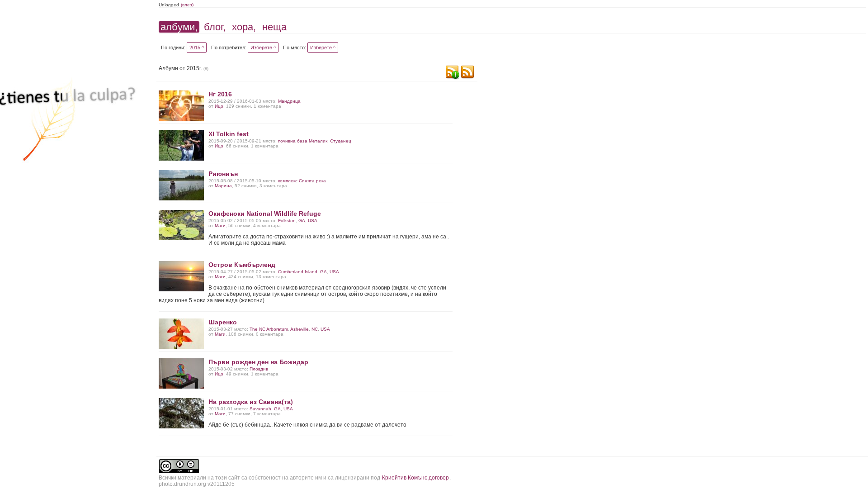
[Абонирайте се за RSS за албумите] (467, 73)
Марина (223, 185)
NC (314, 329)
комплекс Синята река (302, 180)
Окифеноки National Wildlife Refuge (264, 213)
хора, (244, 27)
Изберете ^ (263, 47)
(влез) (187, 4)
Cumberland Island (297, 271)
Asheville (299, 329)
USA (312, 220)
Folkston (287, 220)
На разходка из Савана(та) (250, 401)
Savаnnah (260, 408)
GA (301, 220)
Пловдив (259, 368)
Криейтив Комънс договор (415, 478)
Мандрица (289, 101)
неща (274, 27)
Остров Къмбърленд (241, 264)
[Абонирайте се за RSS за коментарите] (452, 73)
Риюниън (223, 173)
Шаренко (222, 322)
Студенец (340, 140)
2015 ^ (196, 47)
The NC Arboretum (269, 329)
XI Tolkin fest (228, 134)
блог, (215, 27)
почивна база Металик (302, 140)
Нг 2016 (220, 94)
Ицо (219, 106)
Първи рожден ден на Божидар (258, 362)
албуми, (179, 27)
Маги (220, 225)
